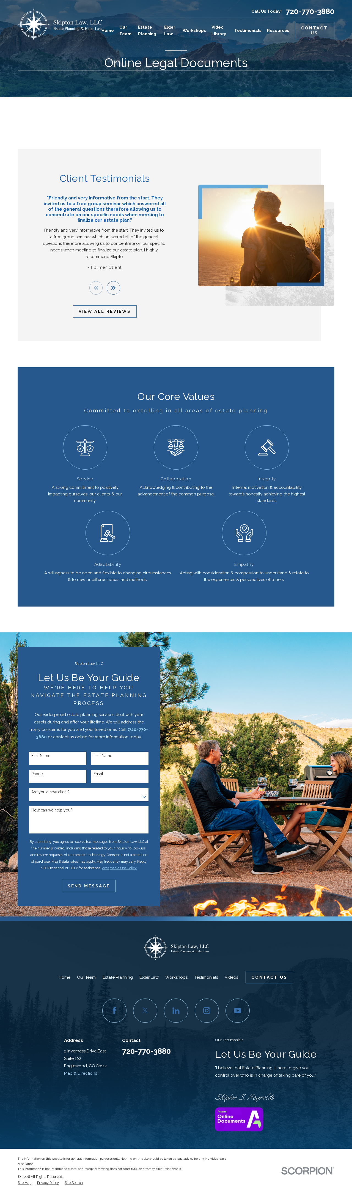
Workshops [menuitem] (194, 30)
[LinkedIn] (176, 1011)
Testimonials (206, 977)
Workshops (176, 977)
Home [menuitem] (107, 30)
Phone (37, 774)
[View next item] (113, 288)
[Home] (60, 24)
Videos (231, 977)
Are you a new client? (50, 792)
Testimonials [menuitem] (248, 30)
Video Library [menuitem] (218, 30)
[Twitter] (145, 1011)
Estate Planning (118, 977)
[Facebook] (114, 1011)
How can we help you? (51, 810)
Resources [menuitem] (278, 30)
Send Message (89, 886)
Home (64, 977)
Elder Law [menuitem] (169, 30)
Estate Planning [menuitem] (147, 30)
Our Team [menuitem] (125, 30)
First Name (40, 755)
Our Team (86, 977)
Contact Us (314, 30)
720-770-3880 (310, 11)
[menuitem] (24, 1183)
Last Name (103, 755)
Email (98, 774)
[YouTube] (238, 1011)
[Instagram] (207, 1011)
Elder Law (149, 977)
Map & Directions (80, 1073)
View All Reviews (105, 311)
